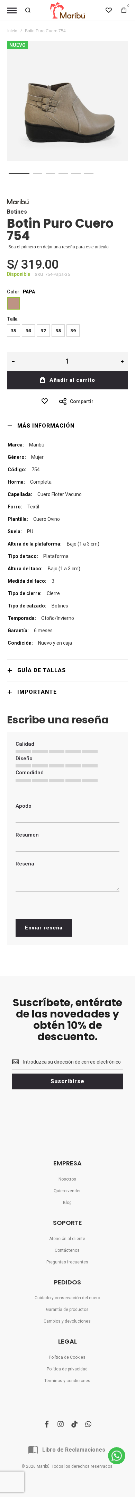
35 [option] (13, 330)
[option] (13, 303)
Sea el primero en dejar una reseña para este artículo (58, 247)
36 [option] (28, 330)
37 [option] (43, 330)
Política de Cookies (67, 1357)
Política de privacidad (67, 1369)
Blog (67, 1202)
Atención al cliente (67, 1238)
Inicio (12, 31)
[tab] (67, 426)
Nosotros (67, 1179)
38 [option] (58, 330)
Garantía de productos (67, 1309)
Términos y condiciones (67, 1380)
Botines (17, 211)
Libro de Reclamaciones (73, 1450)
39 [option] (73, 330)
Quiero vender (67, 1190)
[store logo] (67, 10)
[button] (19, 173)
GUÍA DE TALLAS (41, 670)
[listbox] (67, 304)
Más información (45, 425)
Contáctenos (67, 1250)
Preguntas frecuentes (67, 1262)
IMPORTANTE (37, 692)
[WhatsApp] (116, 1455)
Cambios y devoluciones (67, 1321)
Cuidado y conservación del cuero (67, 1297)
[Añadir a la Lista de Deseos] (46, 401)
